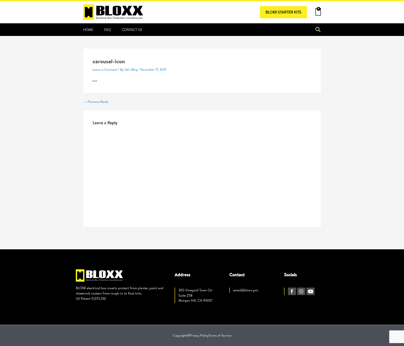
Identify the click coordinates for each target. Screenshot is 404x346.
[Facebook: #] (292, 291)
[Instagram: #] (301, 291)
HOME (88, 29)
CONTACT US (132, 29)
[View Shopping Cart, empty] (318, 11)
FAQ (107, 29)
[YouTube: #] (310, 291)
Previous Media (96, 101)
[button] (283, 12)
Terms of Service (220, 335)
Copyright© (181, 335)
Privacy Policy (199, 335)
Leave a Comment (105, 69)
